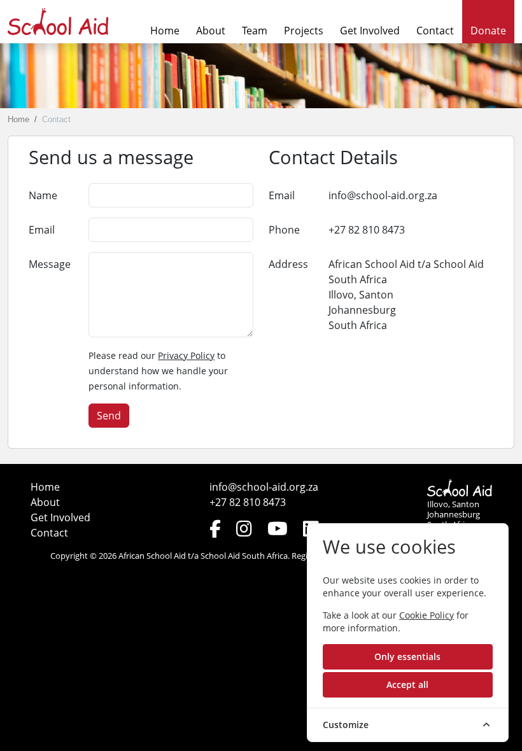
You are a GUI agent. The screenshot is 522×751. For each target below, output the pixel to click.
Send (109, 416)
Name (43, 195)
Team (254, 31)
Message (50, 264)
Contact (435, 31)
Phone (284, 230)
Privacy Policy (186, 355)
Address (288, 264)
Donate (488, 31)
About (210, 31)
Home (165, 31)
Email (42, 230)
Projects (303, 31)
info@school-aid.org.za (382, 195)
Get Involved (370, 31)
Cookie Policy (426, 615)
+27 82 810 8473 (366, 230)
